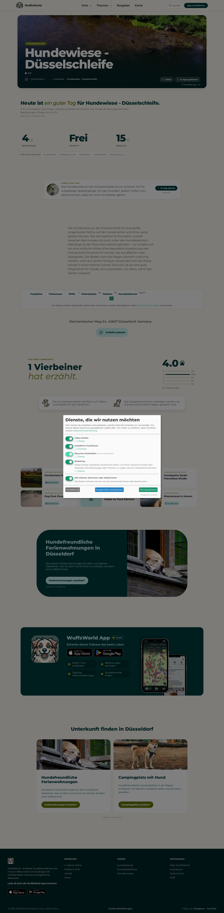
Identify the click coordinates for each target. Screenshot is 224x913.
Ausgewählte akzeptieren (109, 489)
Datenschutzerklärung (85, 430)
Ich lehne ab (72, 489)
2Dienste (80, 448)
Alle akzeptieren (148, 489)
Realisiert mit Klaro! (149, 495)
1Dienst (80, 441)
